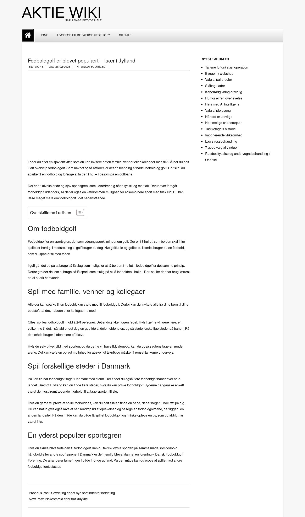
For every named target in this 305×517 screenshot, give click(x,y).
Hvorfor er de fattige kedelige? (83, 35)
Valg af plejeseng (218, 110)
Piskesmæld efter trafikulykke (66, 498)
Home (44, 35)
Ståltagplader (215, 85)
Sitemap (125, 35)
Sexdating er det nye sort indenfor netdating (83, 492)
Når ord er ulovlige (218, 116)
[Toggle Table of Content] (78, 212)
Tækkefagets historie (220, 128)
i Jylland (56, 385)
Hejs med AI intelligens (222, 104)
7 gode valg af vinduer (221, 147)
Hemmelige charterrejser (223, 122)
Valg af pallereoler (218, 79)
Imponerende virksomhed (224, 135)
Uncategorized (93, 66)
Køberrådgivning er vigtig (223, 91)
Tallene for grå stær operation (226, 67)
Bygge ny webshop (219, 73)
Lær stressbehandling (221, 141)
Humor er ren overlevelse (223, 98)
